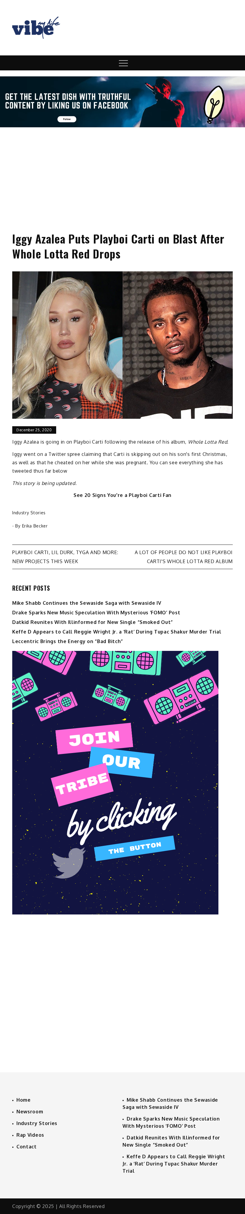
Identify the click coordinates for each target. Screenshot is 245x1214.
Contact (26, 1147)
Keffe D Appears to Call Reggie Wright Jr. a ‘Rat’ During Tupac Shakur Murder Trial (116, 632)
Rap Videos (30, 1135)
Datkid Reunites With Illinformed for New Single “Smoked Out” (92, 622)
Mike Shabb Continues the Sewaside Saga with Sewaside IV (86, 603)
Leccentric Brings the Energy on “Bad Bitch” (67, 641)
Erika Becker (35, 525)
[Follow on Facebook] (122, 125)
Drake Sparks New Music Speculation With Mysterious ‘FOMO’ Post (96, 613)
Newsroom (29, 1112)
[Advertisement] (122, 174)
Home (23, 1100)
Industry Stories (29, 512)
